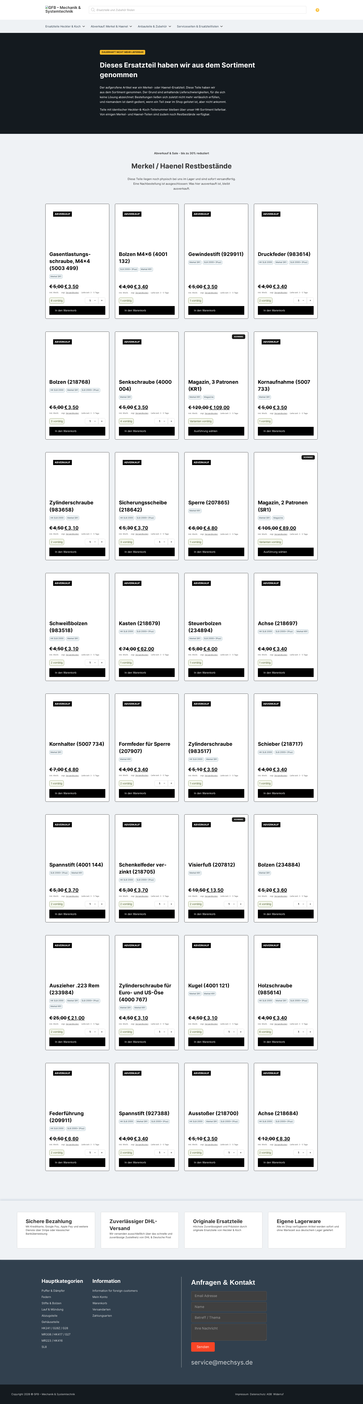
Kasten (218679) (139, 623)
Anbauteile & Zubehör (152, 26)
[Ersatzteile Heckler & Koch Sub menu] (83, 26)
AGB (269, 1394)
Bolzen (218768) (69, 382)
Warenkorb (99, 1303)
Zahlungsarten (102, 1315)
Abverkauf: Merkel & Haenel (109, 26)
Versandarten (101, 1309)
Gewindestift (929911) (216, 254)
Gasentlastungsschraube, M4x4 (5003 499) (70, 261)
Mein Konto (100, 1297)
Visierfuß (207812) (211, 865)
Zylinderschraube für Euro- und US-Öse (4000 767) (145, 992)
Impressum (242, 1394)
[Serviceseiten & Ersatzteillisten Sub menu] (221, 26)
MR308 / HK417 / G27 (56, 1334)
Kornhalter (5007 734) (76, 744)
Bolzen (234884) (279, 865)
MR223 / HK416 (52, 1340)
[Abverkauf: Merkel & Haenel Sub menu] (130, 26)
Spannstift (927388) (144, 1113)
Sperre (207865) (209, 502)
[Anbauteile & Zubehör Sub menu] (169, 26)
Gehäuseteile (50, 1322)
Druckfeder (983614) (284, 254)
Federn (46, 1297)
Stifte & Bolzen (51, 1303)
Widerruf (278, 1394)
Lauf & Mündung (52, 1309)
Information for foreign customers (115, 1290)
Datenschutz (257, 1394)
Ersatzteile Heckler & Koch (63, 26)
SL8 (44, 1347)
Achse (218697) (278, 623)
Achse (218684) (278, 1113)
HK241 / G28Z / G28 (55, 1328)
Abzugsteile (49, 1315)
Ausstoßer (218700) (213, 1113)
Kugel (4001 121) (209, 985)
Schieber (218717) (280, 744)
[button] (77, 310)
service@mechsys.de (222, 1362)
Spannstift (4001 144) (76, 865)
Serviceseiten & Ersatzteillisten (198, 26)
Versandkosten (72, 292)
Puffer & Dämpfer (53, 1290)
